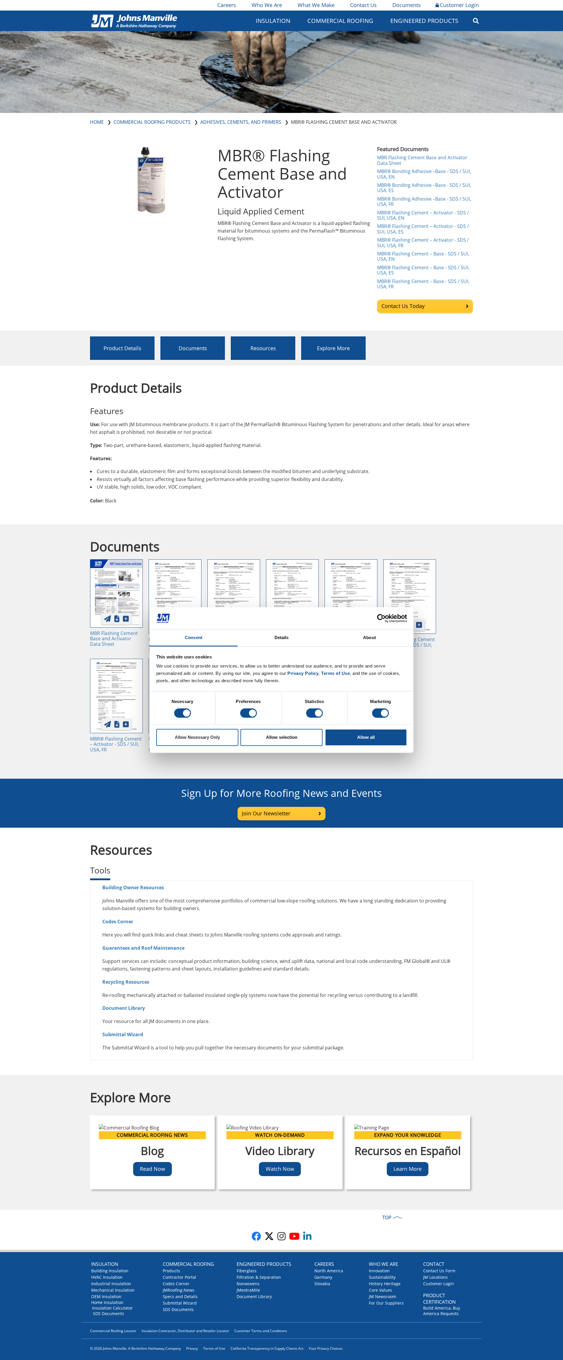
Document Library (124, 1008)
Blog (152, 1150)
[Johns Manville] (134, 20)
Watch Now (280, 1168)
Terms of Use (214, 1348)
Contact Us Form (439, 1270)
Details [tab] (281, 637)
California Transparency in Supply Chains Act (266, 1348)
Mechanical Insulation (113, 1290)
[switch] (248, 713)
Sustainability (382, 1277)
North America (328, 1270)
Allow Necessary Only (197, 737)
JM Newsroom (382, 1296)
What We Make (316, 5)
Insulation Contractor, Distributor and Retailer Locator (185, 1330)
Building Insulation (109, 1270)
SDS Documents (108, 1313)
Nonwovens (248, 1283)
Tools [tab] (100, 870)
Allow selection (281, 737)
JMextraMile (248, 1290)
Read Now (152, 1168)
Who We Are (267, 5)
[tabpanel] (281, 970)
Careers (226, 5)
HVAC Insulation (107, 1277)
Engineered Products (264, 1264)
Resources (263, 348)
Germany (323, 1277)
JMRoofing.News (178, 1290)
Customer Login (459, 5)
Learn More (408, 1168)
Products (171, 1270)
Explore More (333, 348)
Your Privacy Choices (326, 1348)
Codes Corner (176, 1283)
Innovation (379, 1270)
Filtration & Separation (259, 1277)
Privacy (192, 1348)
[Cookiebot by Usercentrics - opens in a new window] (381, 618)
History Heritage (385, 1283)
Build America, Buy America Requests (441, 1310)
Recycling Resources (125, 982)
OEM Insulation (106, 1296)
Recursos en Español (408, 1150)
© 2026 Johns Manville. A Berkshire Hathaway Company (135, 1348)
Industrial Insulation (111, 1283)
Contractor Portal (179, 1277)
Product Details (122, 348)
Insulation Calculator (112, 1308)
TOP (386, 1217)
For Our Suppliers (386, 1303)
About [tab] (369, 637)
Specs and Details (180, 1296)
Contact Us (363, 5)
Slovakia (322, 1283)
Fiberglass (247, 1270)
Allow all (366, 737)
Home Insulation (107, 1302)
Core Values (380, 1290)
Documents (406, 5)
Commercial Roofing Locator (113, 1330)
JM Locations (435, 1277)
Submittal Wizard (180, 1303)
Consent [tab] (193, 637)
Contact (433, 1264)
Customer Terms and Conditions (260, 1330)
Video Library (279, 1150)
